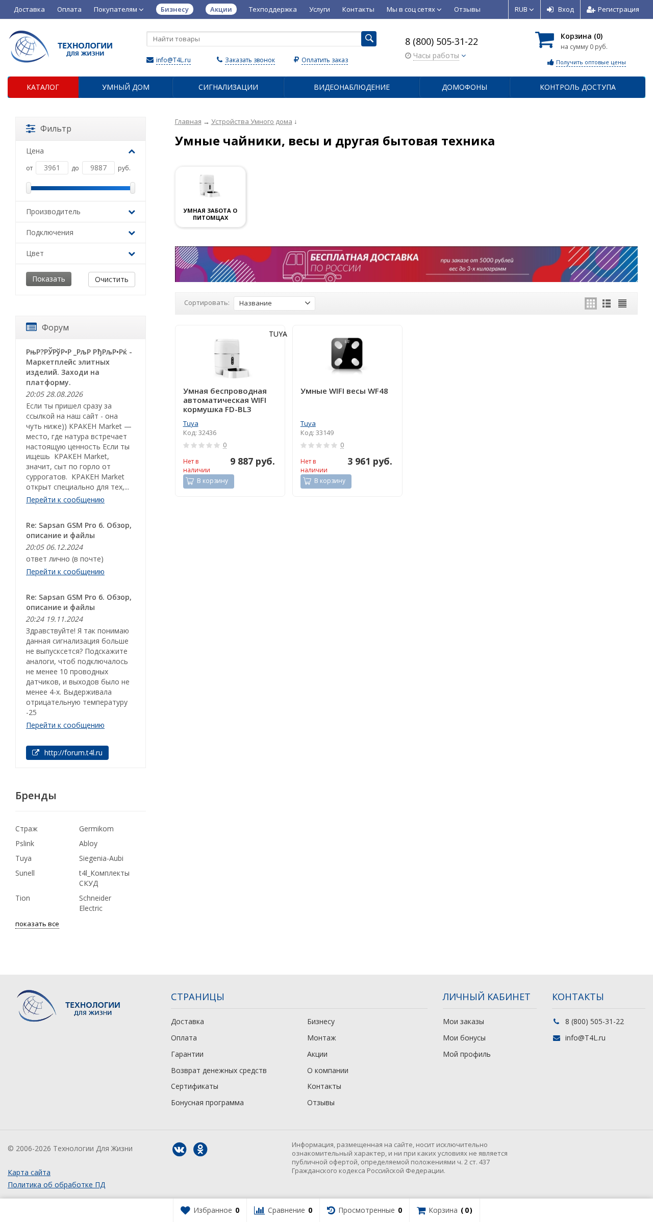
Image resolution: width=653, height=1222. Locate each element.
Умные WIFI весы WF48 (344, 391)
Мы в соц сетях (412, 9)
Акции (317, 1054)
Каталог (43, 87)
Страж (26, 828)
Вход (566, 9)
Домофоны (464, 87)
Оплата (69, 9)
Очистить (112, 279)
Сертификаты (194, 1086)
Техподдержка (273, 9)
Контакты (358, 9)
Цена (35, 151)
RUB (522, 9)
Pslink (24, 843)
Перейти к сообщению (65, 499)
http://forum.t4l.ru (72, 752)
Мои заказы (463, 1021)
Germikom (96, 828)
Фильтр (55, 128)
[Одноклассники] (200, 1149)
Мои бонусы (464, 1037)
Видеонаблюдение (352, 87)
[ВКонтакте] (179, 1149)
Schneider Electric (95, 903)
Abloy (88, 843)
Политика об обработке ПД (56, 1184)
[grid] (591, 303)
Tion (22, 898)
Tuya (190, 423)
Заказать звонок (250, 60)
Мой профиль (467, 1054)
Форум (55, 327)
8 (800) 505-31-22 (441, 41)
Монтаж (321, 1037)
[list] (606, 303)
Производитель (53, 211)
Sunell (25, 873)
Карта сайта (29, 1172)
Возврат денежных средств (219, 1070)
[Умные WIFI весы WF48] (347, 356)
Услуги (319, 9)
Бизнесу (321, 1021)
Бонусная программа (207, 1102)
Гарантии (187, 1054)
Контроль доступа (578, 87)
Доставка (29, 9)
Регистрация (618, 9)
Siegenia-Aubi (101, 858)
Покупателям (116, 9)
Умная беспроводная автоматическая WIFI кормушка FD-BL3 (225, 400)
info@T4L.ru (173, 60)
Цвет (35, 253)
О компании (327, 1070)
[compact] (622, 303)
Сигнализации (228, 87)
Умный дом (125, 87)
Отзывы (467, 9)
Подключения (49, 232)
